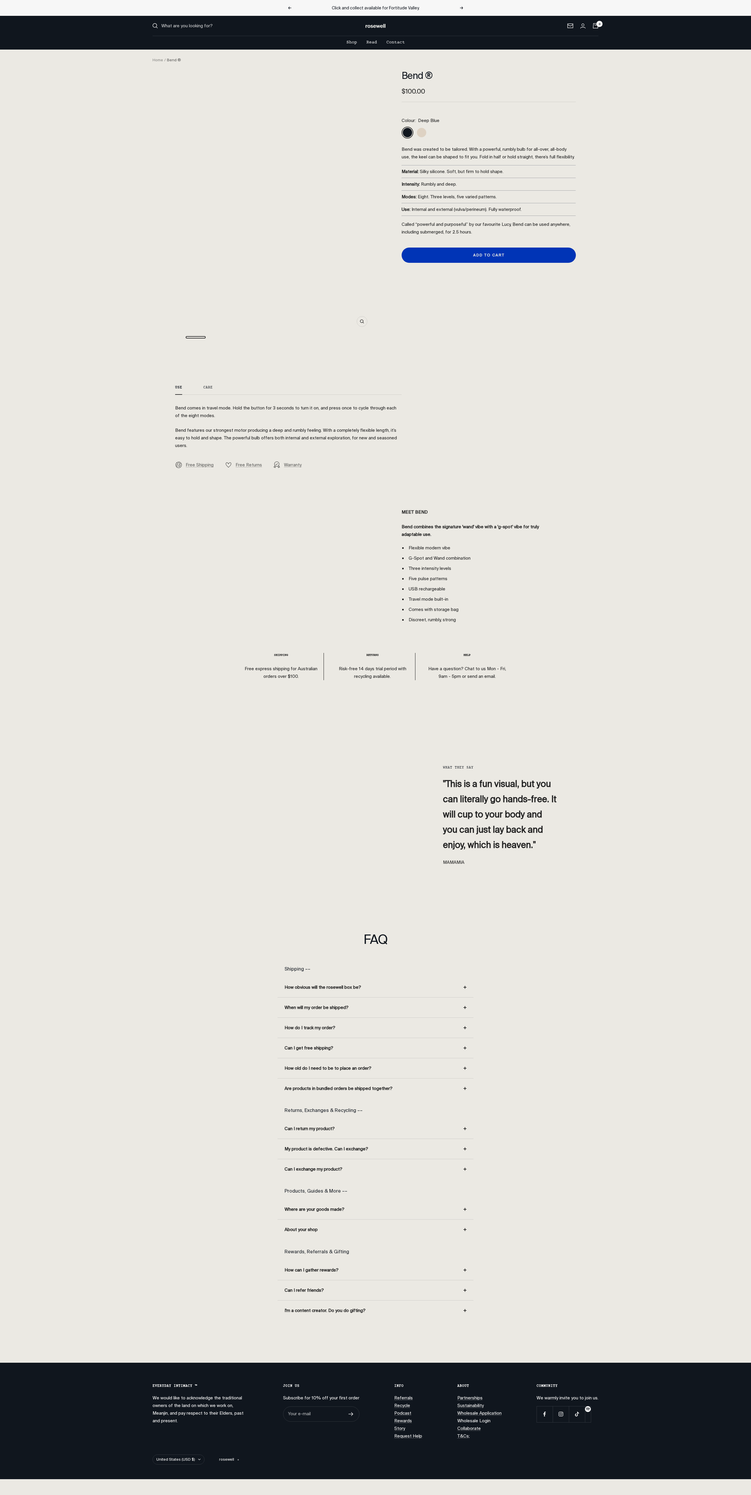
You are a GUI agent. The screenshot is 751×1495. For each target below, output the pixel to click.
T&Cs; (463, 1436)
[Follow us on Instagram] (561, 1414)
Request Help (408, 1436)
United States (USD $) (175, 1459)
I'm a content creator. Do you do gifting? (325, 1310)
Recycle (402, 1405)
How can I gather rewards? (312, 1270)
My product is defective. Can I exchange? (326, 1149)
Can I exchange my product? (313, 1169)
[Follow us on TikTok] (577, 1414)
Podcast (402, 1413)
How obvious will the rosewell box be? (323, 987)
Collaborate (469, 1428)
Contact (395, 42)
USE (178, 387)
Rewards (403, 1421)
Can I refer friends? (304, 1290)
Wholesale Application (479, 1413)
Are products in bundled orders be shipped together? (339, 1088)
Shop (351, 42)
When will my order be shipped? (317, 1007)
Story (399, 1428)
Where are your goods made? (314, 1209)
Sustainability (470, 1405)
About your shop (301, 1229)
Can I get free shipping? (309, 1048)
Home (158, 59)
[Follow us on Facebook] (545, 1414)
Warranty (293, 465)
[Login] (583, 25)
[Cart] (595, 25)
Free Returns (249, 465)
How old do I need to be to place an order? (328, 1068)
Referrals (403, 1398)
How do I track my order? (310, 1028)
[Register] (351, 1414)
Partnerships (470, 1398)
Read (371, 42)
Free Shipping (200, 465)
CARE (208, 387)
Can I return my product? (310, 1129)
